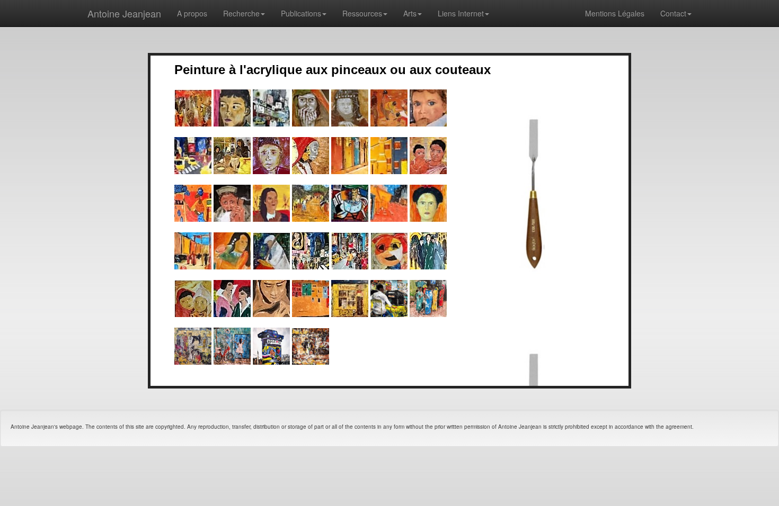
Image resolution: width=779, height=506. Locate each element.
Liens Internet (461, 13)
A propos (192, 13)
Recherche (241, 13)
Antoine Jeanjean (124, 13)
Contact (673, 13)
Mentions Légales (614, 13)
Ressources (362, 13)
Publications (301, 13)
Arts (410, 13)
